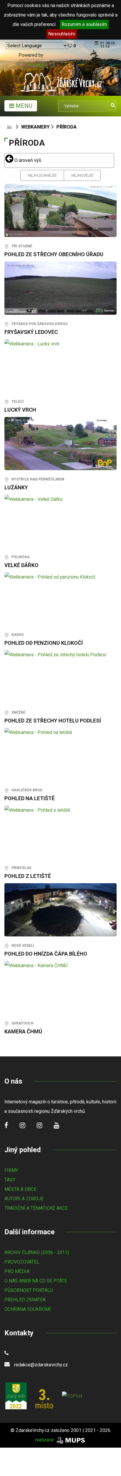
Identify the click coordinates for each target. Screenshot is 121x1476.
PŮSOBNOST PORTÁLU (28, 1290)
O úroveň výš (27, 160)
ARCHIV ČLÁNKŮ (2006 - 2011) (36, 1252)
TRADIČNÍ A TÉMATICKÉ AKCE (36, 1208)
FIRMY (11, 1170)
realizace (45, 1440)
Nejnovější (82, 175)
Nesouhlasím (61, 34)
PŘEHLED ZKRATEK (25, 1300)
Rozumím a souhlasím (84, 24)
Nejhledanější (42, 175)
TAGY (9, 1180)
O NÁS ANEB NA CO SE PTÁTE (35, 1281)
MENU (23, 105)
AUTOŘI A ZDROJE (23, 1198)
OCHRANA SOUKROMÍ (27, 1309)
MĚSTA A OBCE (20, 1189)
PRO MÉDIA (16, 1271)
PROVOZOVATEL (21, 1262)
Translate (36, 64)
